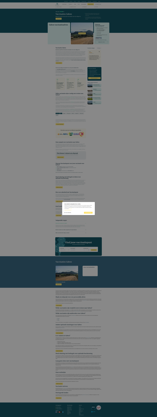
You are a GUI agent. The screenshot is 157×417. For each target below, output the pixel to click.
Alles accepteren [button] (88, 212)
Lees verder (70, 208)
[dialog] (78, 208)
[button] (78, 210)
